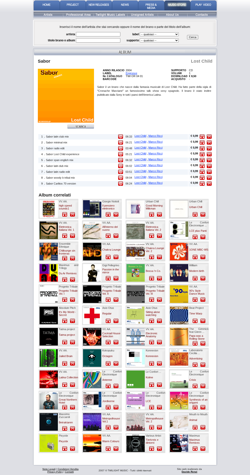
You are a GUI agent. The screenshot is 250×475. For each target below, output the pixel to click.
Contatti (69, 471)
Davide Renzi (189, 471)
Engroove (131, 73)
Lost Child (140, 135)
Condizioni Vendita (68, 469)
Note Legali (48, 469)
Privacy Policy (55, 471)
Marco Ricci (155, 135)
